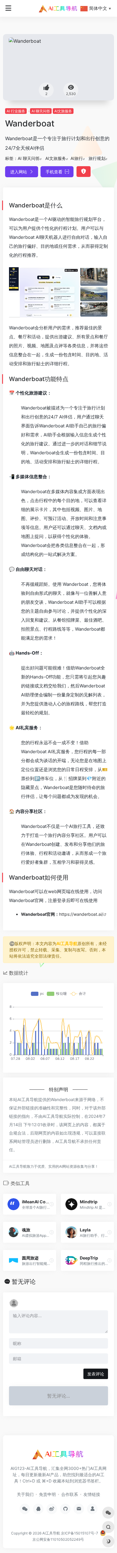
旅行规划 (96, 158)
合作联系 (69, 1494)
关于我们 (25, 1494)
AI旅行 (76, 158)
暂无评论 (24, 1281)
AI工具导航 (66, 943)
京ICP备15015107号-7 (79, 1533)
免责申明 (47, 1494)
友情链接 (91, 1494)
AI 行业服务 (16, 111)
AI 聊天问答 (41, 111)
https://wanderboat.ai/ (81, 914)
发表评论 (95, 1373)
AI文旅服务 (63, 111)
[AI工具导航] (58, 8)
